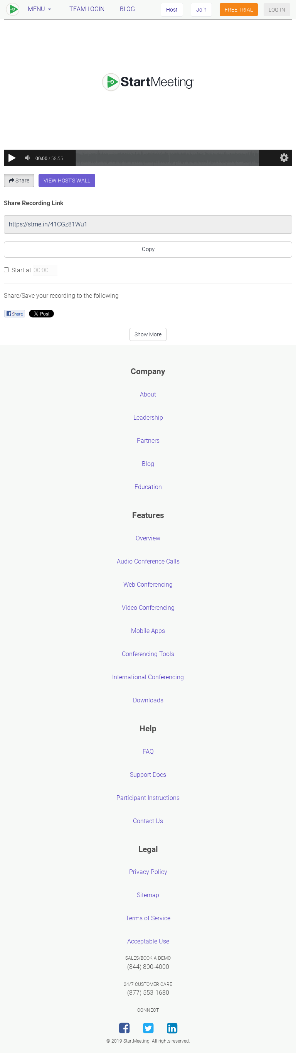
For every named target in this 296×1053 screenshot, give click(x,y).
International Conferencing (148, 677)
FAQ (148, 751)
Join (201, 10)
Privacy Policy (148, 872)
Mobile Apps (148, 630)
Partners (148, 440)
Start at (21, 270)
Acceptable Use (148, 941)
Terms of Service (148, 918)
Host (172, 10)
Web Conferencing (148, 584)
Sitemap (148, 895)
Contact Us (148, 821)
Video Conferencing (148, 607)
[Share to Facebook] (14, 313)
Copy (148, 249)
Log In (277, 10)
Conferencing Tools (148, 654)
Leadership (148, 417)
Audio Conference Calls (148, 561)
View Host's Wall (67, 180)
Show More (148, 334)
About (148, 394)
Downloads (148, 700)
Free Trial (239, 10)
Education (148, 487)
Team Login (86, 9)
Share (22, 180)
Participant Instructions (148, 798)
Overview (148, 538)
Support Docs (148, 774)
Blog (127, 9)
